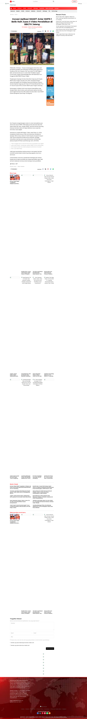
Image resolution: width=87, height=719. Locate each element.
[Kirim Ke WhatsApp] (53, 31)
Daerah (18, 11)
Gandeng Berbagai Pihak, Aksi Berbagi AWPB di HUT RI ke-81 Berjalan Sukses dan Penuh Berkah (26, 477)
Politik (24, 8)
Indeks (74, 1)
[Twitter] (40, 713)
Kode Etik (33, 709)
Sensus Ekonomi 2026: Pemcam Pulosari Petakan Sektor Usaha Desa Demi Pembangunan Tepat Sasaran (49, 273)
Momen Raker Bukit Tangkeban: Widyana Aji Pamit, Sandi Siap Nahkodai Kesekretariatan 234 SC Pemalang (15, 182)
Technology (54, 11)
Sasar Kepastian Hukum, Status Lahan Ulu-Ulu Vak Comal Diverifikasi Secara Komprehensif (37, 375)
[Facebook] (38, 713)
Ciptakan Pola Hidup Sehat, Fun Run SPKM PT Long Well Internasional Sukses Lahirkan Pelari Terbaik (49, 375)
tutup (8, 3)
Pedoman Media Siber (56, 709)
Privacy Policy (40, 709)
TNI (49, 11)
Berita (14, 8)
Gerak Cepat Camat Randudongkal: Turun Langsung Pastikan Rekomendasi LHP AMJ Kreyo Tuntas (14, 477)
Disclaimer (46, 709)
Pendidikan (39, 27)
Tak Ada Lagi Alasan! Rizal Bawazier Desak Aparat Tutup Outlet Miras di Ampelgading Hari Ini (38, 273)
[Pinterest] (42, 713)
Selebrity (33, 11)
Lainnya (56, 8)
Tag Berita (41, 8)
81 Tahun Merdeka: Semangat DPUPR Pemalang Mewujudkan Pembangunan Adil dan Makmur (37, 477)
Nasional (13, 11)
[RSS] (50, 713)
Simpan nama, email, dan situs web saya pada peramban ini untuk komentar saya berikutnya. (30, 640)
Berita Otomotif (49, 8)
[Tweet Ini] (45, 31)
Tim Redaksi (25, 27)
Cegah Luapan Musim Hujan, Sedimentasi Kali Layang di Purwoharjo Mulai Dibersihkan (14, 375)
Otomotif (30, 8)
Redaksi (27, 709)
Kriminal (19, 8)
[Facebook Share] (43, 31)
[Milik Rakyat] (13, 4)
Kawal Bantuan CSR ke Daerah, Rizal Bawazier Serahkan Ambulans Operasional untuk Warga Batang (26, 375)
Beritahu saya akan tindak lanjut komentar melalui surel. (22, 642)
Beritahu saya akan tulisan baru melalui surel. (20, 645)
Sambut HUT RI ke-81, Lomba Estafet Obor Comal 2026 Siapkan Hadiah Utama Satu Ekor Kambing (48, 477)
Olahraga (35, 8)
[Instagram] (45, 713)
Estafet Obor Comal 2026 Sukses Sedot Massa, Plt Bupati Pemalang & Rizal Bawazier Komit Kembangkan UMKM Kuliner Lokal (26, 273)
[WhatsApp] (47, 713)
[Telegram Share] (51, 31)
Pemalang (34, 27)
